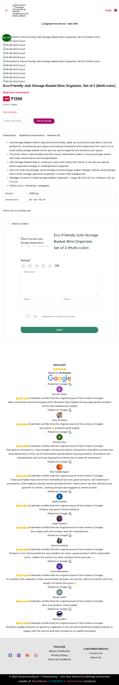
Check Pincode (44, 121)
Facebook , (31, 185)
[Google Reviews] (36, 655)
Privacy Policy (59, 655)
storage (34, 170)
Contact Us (95, 653)
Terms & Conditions (59, 659)
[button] (59, 316)
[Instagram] (19, 655)
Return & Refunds (59, 651)
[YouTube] (27, 655)
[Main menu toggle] (6, 10)
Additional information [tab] (32, 135)
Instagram (43, 185)
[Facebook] (10, 655)
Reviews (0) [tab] (53, 135)
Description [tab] (9, 135)
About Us (95, 657)
